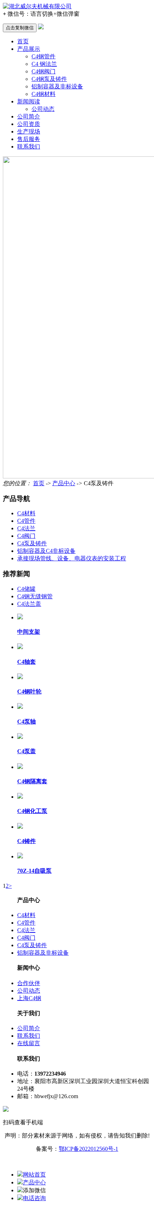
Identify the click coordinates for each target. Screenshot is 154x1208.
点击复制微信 (20, 27)
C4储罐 (26, 589)
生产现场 (28, 131)
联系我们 (28, 146)
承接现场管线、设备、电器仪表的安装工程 (71, 558)
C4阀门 (26, 536)
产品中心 (63, 483)
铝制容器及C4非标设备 (46, 551)
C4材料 (26, 513)
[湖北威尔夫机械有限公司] (37, 6)
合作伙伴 (28, 983)
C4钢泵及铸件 (49, 79)
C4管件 (26, 521)
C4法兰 (26, 528)
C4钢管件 (44, 56)
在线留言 (28, 1043)
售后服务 (28, 139)
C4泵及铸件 (32, 543)
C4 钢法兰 (44, 64)
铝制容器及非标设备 (57, 86)
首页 (23, 41)
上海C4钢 (29, 998)
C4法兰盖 (29, 604)
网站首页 (34, 1175)
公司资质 (28, 124)
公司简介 (28, 116)
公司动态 (43, 109)
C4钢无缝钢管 (35, 596)
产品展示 (28, 49)
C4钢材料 (44, 94)
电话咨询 (34, 1198)
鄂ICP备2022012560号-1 (88, 1149)
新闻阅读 (28, 101)
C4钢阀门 (44, 71)
